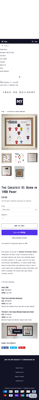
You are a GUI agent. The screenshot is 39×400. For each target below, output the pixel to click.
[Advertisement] (19, 19)
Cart (36, 41)
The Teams (3, 59)
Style (3, 206)
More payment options (19, 238)
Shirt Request (4, 71)
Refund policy (19, 381)
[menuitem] (19, 49)
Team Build (3, 49)
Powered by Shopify (29, 388)
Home (3, 111)
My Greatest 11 (19, 388)
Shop (1, 68)
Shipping (13, 201)
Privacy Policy (19, 368)
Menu (5, 41)
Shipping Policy (20, 372)
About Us (3, 65)
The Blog (3, 55)
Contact (2, 62)
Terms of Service (19, 376)
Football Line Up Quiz (7, 52)
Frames (17, 331)
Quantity (4, 215)
